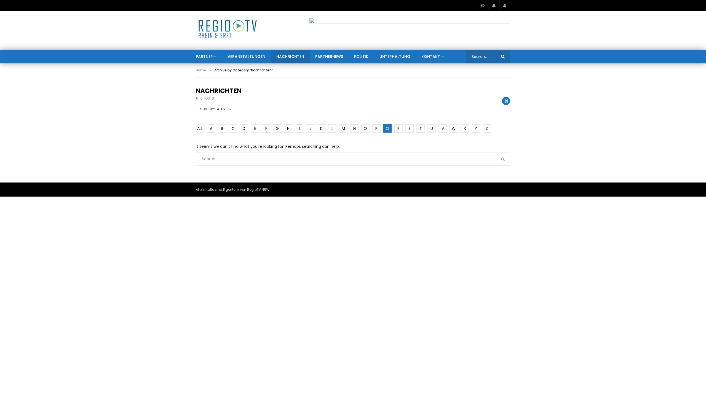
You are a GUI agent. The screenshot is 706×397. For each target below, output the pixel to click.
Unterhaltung (394, 56)
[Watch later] (482, 5)
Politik (361, 56)
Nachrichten (290, 56)
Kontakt (430, 56)
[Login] (504, 5)
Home (201, 70)
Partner (204, 56)
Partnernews (329, 56)
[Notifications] (493, 5)
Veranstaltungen (246, 56)
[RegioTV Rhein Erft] (228, 30)
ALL (200, 128)
